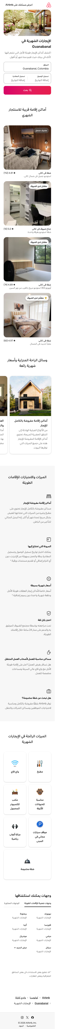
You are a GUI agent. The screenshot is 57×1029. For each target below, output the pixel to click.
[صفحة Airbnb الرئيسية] (49, 5)
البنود (21, 1025)
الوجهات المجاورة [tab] (11, 903)
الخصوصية (31, 1025)
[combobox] (27, 69)
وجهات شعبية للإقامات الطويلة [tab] (37, 903)
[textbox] (39, 80)
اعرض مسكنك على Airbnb (19, 4)
